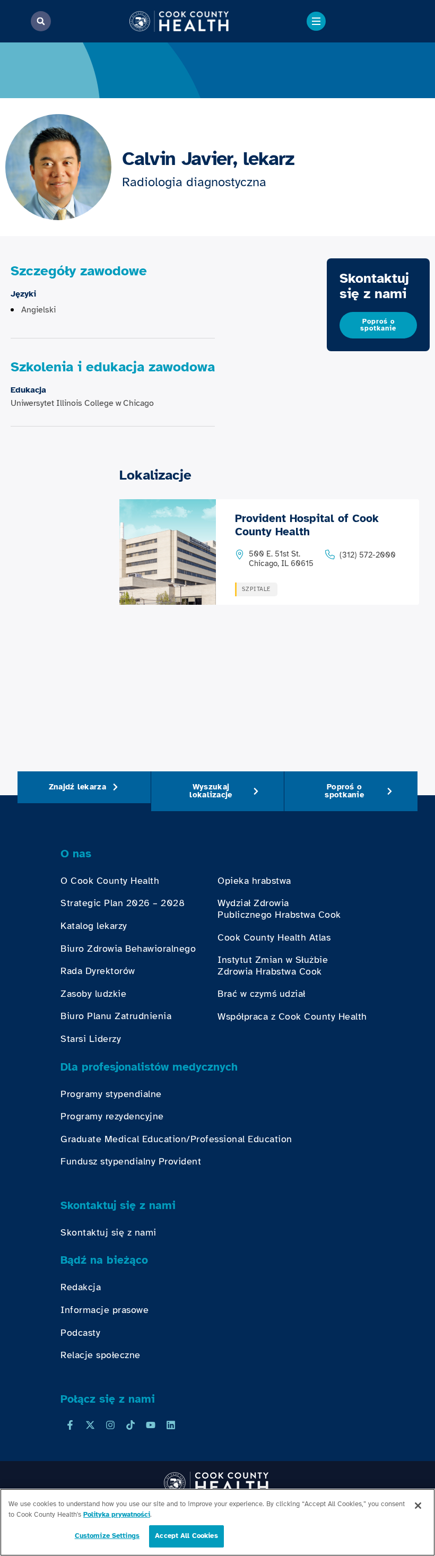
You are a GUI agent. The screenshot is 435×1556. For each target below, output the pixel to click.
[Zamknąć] (418, 1505)
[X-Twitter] (90, 1425)
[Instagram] (110, 1425)
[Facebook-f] (70, 1425)
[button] (41, 21)
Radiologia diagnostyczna (194, 182)
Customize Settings (107, 1536)
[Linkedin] (170, 1425)
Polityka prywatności (116, 1514)
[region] (217, 1522)
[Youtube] (150, 1425)
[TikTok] (130, 1425)
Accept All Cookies (186, 1536)
